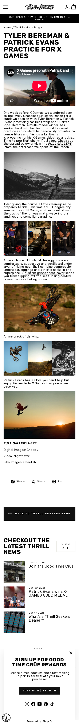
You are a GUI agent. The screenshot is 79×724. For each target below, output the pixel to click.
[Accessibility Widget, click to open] (6, 717)
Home (7, 27)
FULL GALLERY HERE (20, 443)
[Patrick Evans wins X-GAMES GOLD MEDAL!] (14, 597)
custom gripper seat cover (44, 273)
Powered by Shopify (39, 721)
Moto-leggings (49, 260)
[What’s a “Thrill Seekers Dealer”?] (14, 622)
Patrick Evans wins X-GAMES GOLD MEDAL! (48, 593)
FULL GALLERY (60, 144)
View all (66, 546)
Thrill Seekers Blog (27, 27)
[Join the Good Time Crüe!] (14, 572)
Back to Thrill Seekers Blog (42, 513)
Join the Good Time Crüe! (52, 566)
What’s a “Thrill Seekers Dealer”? (49, 618)
